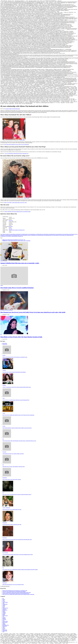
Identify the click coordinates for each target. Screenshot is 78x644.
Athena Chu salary (52, 235)
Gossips (4, 426)
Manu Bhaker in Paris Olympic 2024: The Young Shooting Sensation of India (21, 337)
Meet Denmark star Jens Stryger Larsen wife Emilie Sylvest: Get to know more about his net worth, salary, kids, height (32, 312)
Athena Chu (4, 234)
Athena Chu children (36, 234)
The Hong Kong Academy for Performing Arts (17, 229)
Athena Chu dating (43, 234)
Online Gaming (5, 621)
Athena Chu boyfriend (29, 234)
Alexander (7, 108)
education (4, 608)
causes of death (5, 602)
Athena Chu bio (15, 234)
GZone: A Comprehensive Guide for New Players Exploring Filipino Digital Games (17, 387)
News (4, 620)
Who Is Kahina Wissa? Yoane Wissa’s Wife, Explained (12, 479)
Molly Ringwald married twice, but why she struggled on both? (13, 584)
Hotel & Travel (5, 615)
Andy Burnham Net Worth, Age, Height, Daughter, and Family (13, 453)
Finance (4, 611)
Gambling (4, 370)
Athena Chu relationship (45, 235)
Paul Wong (11, 226)
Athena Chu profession (37, 235)
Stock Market (5, 629)
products (4, 624)
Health (4, 614)
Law (3, 616)
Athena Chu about (9, 234)
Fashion (4, 610)
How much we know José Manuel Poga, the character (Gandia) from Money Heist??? (17, 494)
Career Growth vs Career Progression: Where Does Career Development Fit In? (16, 593)
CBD (3, 603)
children (10, 108)
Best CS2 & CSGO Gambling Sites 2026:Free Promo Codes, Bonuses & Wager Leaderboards (18, 594)
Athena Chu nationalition (13, 235)
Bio (1, 310)
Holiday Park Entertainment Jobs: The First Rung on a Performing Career (15, 357)
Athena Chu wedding (65, 235)
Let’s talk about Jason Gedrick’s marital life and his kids (12, 524)
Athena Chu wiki (5, 236)
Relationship (18, 108)
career (4, 398)
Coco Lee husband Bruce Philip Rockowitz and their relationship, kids (16, 153)
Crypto (4, 606)
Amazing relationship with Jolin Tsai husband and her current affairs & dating (17, 211)
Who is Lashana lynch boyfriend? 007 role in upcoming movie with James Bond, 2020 (17, 539)
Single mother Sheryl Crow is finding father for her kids (12, 509)
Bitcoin (4, 599)
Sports (4, 628)
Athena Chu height (49, 234)
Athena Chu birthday (21, 234)
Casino (1, 285)
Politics (4, 623)
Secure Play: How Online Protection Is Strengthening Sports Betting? (14, 372)
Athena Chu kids (69, 234)
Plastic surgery (5, 622)
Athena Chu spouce (59, 235)
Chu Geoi (10, 228)
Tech (3, 631)
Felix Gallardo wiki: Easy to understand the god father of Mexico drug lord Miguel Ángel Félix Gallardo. (20, 569)
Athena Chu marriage (5, 235)
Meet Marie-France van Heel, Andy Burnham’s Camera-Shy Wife (14, 466)
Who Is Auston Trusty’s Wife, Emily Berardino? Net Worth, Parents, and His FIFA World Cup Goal (19, 440)
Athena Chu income (62, 234)
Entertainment (5, 609)
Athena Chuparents (11, 236)
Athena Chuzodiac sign (19, 236)
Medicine (4, 618)
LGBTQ (1, 260)
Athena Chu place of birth (29, 235)
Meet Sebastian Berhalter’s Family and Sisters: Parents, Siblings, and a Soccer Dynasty (17, 427)
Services (4, 355)
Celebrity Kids (5, 604)
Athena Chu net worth (21, 235)
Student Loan (5, 630)
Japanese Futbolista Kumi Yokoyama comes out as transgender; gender (19, 263)
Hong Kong (11, 220)
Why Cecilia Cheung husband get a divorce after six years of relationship (16, 144)
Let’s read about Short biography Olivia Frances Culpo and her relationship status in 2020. (18, 554)
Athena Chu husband (55, 234)
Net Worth (13, 108)
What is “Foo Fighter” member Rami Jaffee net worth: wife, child (15, 202)
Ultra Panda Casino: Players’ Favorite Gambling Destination (17, 287)
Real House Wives (6, 625)
